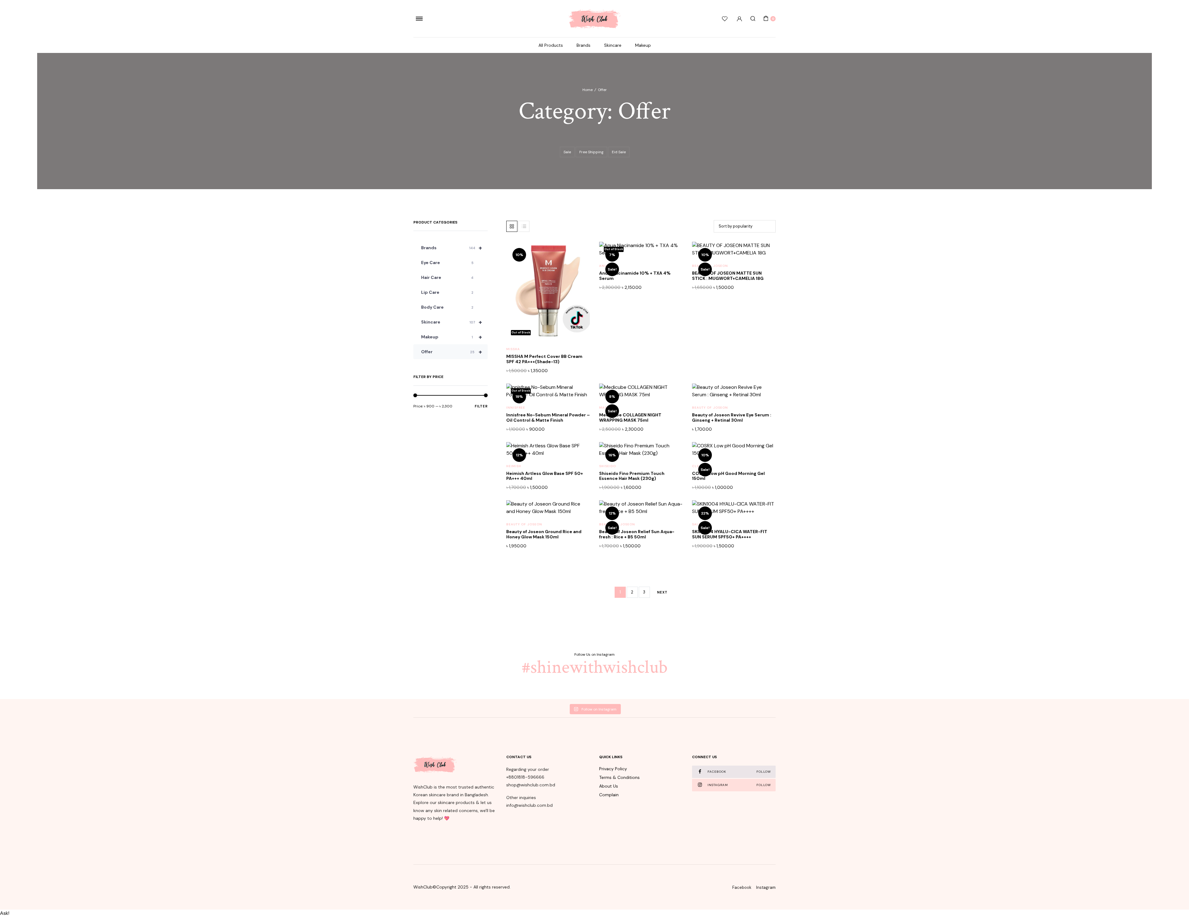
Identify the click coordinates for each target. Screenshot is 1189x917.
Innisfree (515, 408)
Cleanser (701, 466)
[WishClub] (594, 18)
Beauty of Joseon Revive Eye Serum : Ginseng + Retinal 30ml (731, 417)
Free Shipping (591, 152)
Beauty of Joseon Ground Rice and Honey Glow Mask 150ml (543, 534)
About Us (608, 786)
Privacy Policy (613, 768)
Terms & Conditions (619, 777)
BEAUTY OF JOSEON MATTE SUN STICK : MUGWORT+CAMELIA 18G (728, 275)
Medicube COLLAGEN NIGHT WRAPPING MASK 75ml (630, 417)
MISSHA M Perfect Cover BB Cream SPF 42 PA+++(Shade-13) (544, 359)
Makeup (643, 45)
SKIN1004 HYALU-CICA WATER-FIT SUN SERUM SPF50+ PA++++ (729, 534)
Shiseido (607, 466)
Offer (451, 352)
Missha (513, 349)
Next (662, 592)
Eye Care (447, 262)
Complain (609, 794)
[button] (579, 266)
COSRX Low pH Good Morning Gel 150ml (728, 476)
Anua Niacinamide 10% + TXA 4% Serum (635, 275)
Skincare (612, 45)
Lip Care (447, 292)
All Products (550, 45)
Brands (583, 45)
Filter (481, 406)
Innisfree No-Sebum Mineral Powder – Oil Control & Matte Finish (548, 417)
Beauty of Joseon (710, 266)
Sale (567, 152)
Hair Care (447, 277)
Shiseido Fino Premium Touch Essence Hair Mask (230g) (631, 476)
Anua (604, 266)
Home (587, 89)
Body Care (447, 307)
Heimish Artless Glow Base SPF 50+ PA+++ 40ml (544, 476)
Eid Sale (619, 152)
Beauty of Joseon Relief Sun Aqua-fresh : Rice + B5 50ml (636, 534)
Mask (604, 408)
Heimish (513, 466)
